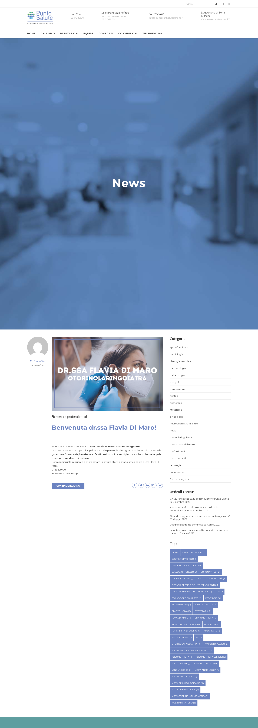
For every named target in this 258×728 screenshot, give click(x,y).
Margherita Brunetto (186, 631)
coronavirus (210, 572)
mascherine (212, 631)
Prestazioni (69, 33)
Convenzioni (127, 33)
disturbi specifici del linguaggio (192, 591)
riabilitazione (177, 472)
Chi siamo (48, 33)
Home (31, 33)
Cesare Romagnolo (184, 559)
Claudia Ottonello (184, 572)
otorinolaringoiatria (181, 437)
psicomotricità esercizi (211, 657)
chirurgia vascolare (180, 361)
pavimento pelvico (216, 644)
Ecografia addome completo (186, 524)
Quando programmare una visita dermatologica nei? (200, 516)
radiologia (175, 465)
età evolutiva (177, 389)
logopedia (211, 624)
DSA (219, 591)
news (60, 417)
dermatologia (178, 368)
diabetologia (177, 375)
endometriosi (181, 604)
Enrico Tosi (39, 361)
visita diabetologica (185, 689)
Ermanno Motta (206, 604)
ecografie (175, 382)
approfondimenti (179, 347)
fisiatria (174, 395)
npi (199, 637)
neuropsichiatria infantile (184, 423)
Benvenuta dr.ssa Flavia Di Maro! (104, 427)
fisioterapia (176, 402)
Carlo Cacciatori (193, 552)
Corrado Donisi (182, 578)
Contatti (105, 33)
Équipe (88, 33)
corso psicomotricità (211, 578)
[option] (129, 183)
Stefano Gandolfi (205, 663)
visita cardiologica (184, 676)
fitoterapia (176, 409)
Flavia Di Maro (181, 618)
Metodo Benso (182, 637)
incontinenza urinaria (186, 624)
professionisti (77, 417)
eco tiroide (213, 598)
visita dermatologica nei (188, 683)
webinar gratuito (184, 703)
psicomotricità (178, 458)
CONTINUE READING (68, 486)
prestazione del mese (182, 444)
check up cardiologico (186, 565)
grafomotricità (206, 618)
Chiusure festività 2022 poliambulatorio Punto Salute (199, 498)
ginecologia (177, 416)
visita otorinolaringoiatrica (190, 696)
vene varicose (181, 670)
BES (175, 552)
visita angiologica (207, 670)
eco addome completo (186, 598)
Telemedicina (152, 33)
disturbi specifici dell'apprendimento (195, 585)
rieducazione (181, 663)
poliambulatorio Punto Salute (192, 650)
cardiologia (176, 354)
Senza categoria (179, 479)
